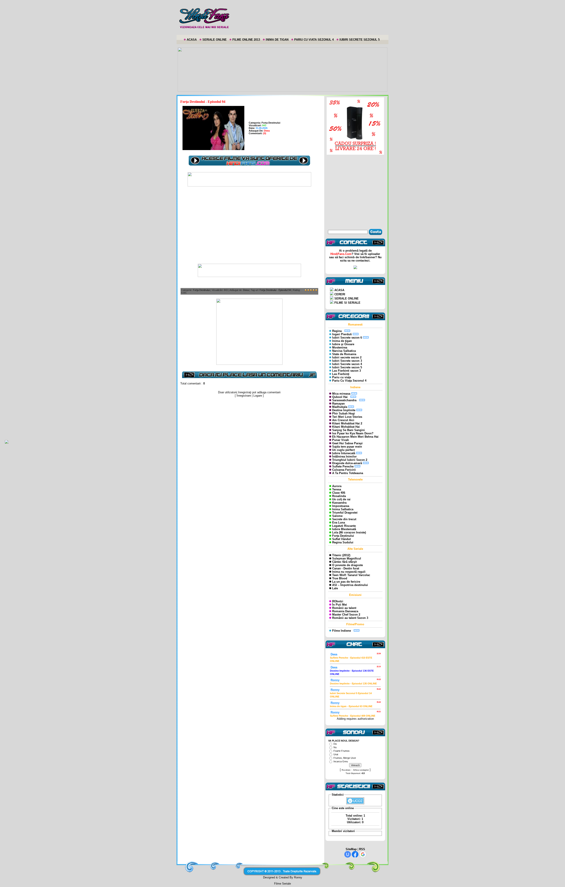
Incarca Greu (340, 761)
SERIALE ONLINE (214, 39)
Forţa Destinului (271, 122)
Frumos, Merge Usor (344, 758)
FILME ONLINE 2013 (246, 39)
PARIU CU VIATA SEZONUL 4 (314, 39)
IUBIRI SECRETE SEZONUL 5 (359, 39)
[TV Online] (249, 276)
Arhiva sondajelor (361, 770)
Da (335, 743)
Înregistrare (244, 395)
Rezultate (346, 770)
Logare (257, 395)
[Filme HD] (249, 363)
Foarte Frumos (341, 751)
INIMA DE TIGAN (277, 39)
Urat (335, 754)
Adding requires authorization (355, 718)
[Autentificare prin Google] (362, 854)
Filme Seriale (282, 883)
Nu (335, 747)
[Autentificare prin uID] (347, 854)
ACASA (192, 39)
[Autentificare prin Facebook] (355, 854)
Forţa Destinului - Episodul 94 (275, 290)
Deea (246, 290)
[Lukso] (249, 185)
